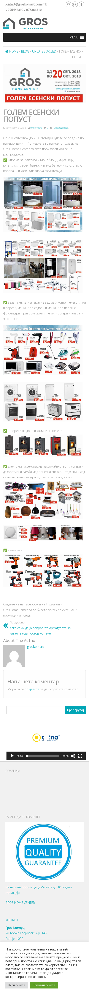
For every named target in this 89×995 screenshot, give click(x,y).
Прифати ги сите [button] (44, 985)
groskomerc (36, 127)
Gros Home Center (20, 903)
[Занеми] (73, 756)
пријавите (32, 689)
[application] (46, 737)
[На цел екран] (80, 756)
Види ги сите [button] (16, 985)
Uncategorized (61, 127)
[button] (74, 37)
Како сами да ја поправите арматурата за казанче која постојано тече (40, 628)
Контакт (11, 920)
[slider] (42, 756)
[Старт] (12, 756)
